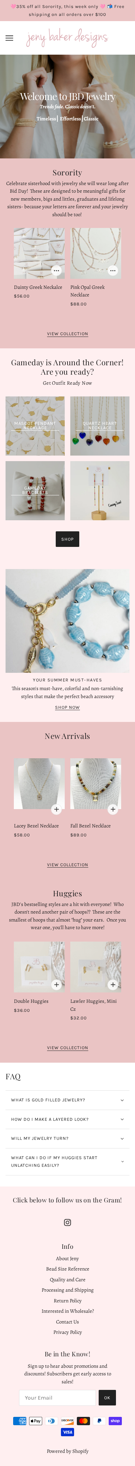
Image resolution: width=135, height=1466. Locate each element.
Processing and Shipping (68, 1289)
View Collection (67, 333)
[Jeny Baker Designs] (67, 37)
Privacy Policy (67, 1332)
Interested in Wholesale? (68, 1311)
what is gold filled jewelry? (48, 1099)
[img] (67, 1222)
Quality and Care (68, 1279)
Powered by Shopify (68, 1451)
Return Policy (68, 1300)
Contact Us (67, 1321)
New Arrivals (67, 736)
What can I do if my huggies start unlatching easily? (54, 1161)
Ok (107, 1397)
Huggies (67, 893)
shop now (67, 707)
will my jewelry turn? (40, 1138)
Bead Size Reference (67, 1268)
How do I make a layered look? (50, 1119)
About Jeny (67, 1258)
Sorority (67, 172)
